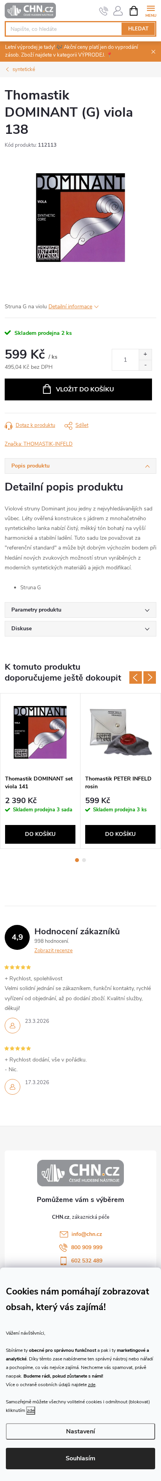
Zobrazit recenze (53, 950)
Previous (135, 677)
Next (149, 677)
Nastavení (80, 1431)
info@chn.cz (87, 1234)
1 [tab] (77, 860)
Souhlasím (80, 1458)
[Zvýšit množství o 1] (145, 354)
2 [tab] (84, 860)
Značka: (39, 444)
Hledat (138, 28)
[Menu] (150, 10)
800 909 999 (86, 1247)
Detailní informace (70, 306)
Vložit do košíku (85, 389)
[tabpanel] (40, 770)
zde (91, 1384)
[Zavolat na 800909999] (104, 11)
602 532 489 (86, 1260)
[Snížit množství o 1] (145, 365)
